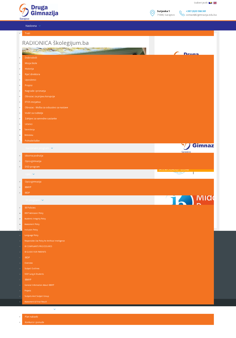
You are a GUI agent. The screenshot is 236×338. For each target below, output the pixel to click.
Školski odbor (33, 40)
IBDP (27, 192)
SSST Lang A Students (34, 274)
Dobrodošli (31, 57)
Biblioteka (29, 135)
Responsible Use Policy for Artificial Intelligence (45, 240)
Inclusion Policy (31, 229)
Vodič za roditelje (34, 112)
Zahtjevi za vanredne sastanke (41, 118)
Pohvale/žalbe (32, 140)
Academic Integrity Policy (35, 218)
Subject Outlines (32, 268)
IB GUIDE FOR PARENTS (35, 252)
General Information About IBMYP (39, 285)
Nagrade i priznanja (35, 90)
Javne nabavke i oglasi (38, 309)
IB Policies (30, 207)
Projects (28, 290)
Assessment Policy (32, 224)
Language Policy (31, 235)
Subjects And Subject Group (37, 296)
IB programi (32, 200)
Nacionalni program (37, 148)
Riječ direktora (32, 74)
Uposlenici (30, 79)
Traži (27, 33)
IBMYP (28, 187)
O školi (29, 50)
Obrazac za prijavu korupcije (40, 96)
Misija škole (31, 63)
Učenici (28, 124)
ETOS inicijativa (33, 101)
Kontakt (30, 329)
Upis (28, 174)
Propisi (28, 85)
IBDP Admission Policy (34, 213)
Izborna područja (34, 155)
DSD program (32, 166)
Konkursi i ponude (34, 322)
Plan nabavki (31, 316)
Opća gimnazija (33, 161)
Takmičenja (30, 129)
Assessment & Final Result (36, 301)
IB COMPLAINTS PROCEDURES (38, 246)
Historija (29, 68)
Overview (29, 263)
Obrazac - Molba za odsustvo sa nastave (46, 107)
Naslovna (31, 25)
